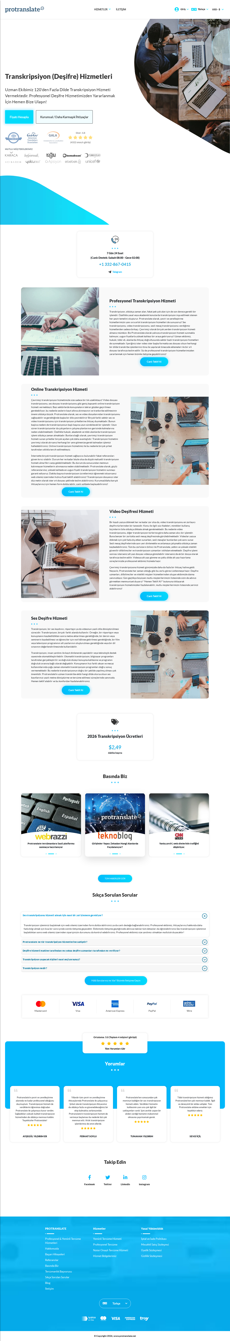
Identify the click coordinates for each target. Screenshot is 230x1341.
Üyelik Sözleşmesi (151, 1250)
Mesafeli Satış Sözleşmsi (155, 1244)
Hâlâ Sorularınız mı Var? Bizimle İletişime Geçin (115, 980)
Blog (47, 1282)
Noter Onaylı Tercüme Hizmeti (110, 1250)
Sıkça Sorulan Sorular (57, 1277)
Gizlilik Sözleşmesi (151, 1255)
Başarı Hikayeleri (55, 1254)
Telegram (117, 272)
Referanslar (51, 1259)
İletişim (121, 9)
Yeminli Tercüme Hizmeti (107, 1238)
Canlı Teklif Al (154, 361)
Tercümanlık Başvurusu (58, 1271)
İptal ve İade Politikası (154, 1238)
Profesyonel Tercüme (105, 1244)
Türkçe (116, 1303)
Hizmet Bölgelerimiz (104, 1255)
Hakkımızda (52, 1248)
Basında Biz (51, 1265)
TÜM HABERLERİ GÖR (115, 878)
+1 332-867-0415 (115, 264)
